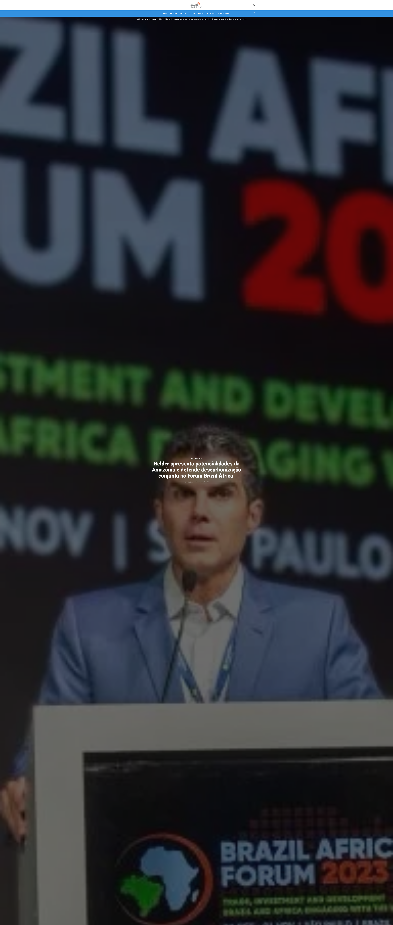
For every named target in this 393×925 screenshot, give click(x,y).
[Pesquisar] (254, 13)
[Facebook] (250, 5)
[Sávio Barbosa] (196, 5)
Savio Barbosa (189, 482)
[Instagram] (253, 5)
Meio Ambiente (196, 458)
